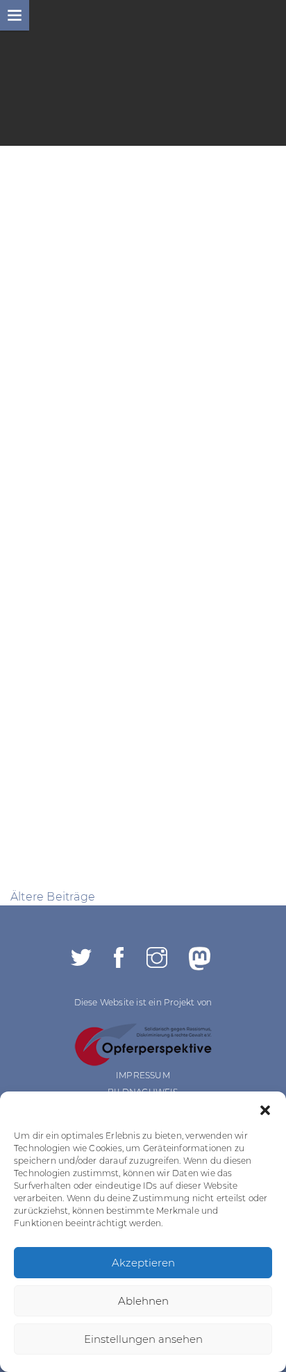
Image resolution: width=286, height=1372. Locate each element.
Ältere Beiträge (52, 896)
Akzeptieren (143, 1262)
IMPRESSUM (143, 1075)
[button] (265, 1109)
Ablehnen (143, 1300)
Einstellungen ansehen (143, 1339)
